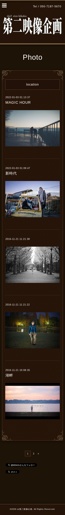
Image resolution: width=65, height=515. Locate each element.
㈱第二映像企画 (24, 509)
